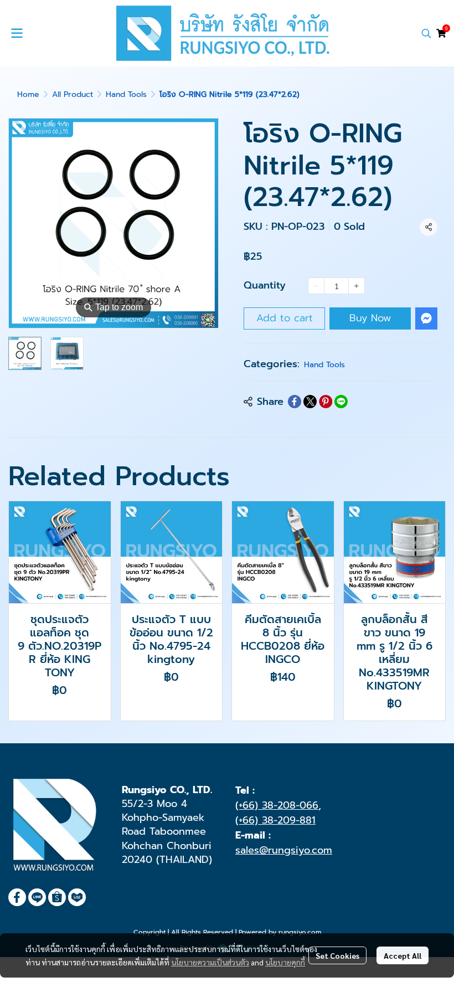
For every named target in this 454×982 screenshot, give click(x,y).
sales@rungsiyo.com (283, 850)
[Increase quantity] (356, 286)
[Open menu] (17, 33)
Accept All (402, 955)
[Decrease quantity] (316, 286)
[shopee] (57, 897)
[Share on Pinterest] (325, 401)
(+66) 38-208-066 (276, 805)
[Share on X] (310, 401)
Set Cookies (337, 955)
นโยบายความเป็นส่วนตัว (210, 962)
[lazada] (77, 897)
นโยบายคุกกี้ (285, 962)
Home (28, 94)
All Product (72, 94)
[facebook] (17, 897)
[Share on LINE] (341, 401)
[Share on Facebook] (294, 401)
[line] (37, 897)
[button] (426, 33)
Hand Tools (126, 94)
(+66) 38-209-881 (275, 820)
